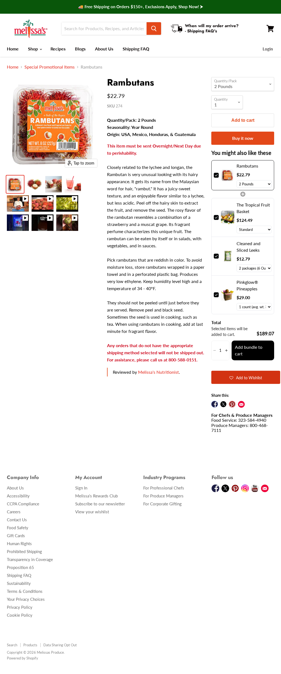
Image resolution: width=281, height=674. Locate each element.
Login (268, 48)
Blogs (80, 48)
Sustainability (19, 583)
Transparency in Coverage (30, 559)
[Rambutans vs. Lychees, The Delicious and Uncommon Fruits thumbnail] (42, 203)
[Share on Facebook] (214, 404)
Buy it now (242, 138)
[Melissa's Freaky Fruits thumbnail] (67, 203)
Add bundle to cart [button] (248, 350)
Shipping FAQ (136, 48)
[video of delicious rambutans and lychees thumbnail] (17, 203)
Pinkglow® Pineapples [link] (247, 285)
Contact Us (17, 519)
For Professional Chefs (163, 487)
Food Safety (17, 527)
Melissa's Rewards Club (96, 495)
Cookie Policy (19, 615)
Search (12, 645)
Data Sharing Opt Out (60, 645)
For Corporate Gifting (162, 503)
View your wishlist (92, 511)
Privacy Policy (19, 607)
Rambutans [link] (247, 165)
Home (13, 48)
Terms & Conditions (25, 591)
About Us (104, 48)
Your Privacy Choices (26, 599)
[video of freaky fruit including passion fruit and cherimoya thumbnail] (67, 222)
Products (30, 645)
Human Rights (19, 543)
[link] (227, 175)
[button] (214, 350)
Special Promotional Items (49, 66)
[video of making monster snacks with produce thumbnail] (17, 222)
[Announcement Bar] (140, 7)
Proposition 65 (20, 567)
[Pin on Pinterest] (232, 404)
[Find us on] (241, 404)
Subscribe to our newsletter (100, 503)
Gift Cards (16, 535)
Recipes (58, 48)
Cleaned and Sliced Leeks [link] (248, 247)
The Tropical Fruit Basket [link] (253, 208)
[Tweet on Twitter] (223, 404)
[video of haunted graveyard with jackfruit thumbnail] (42, 222)
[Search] (154, 28)
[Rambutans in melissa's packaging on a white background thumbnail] (15, 184)
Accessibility (18, 495)
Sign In (81, 487)
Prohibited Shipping (24, 551)
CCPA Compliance (23, 503)
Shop (33, 48)
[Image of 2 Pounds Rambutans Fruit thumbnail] (34, 184)
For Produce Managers (163, 495)
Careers (14, 511)
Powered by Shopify (22, 658)
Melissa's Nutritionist (158, 372)
